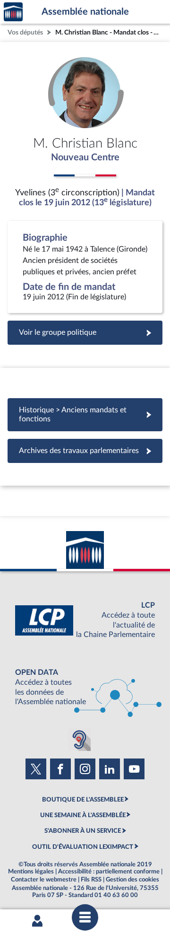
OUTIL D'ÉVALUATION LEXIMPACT (82, 847)
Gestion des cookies (132, 879)
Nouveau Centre (85, 157)
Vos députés (25, 32)
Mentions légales (31, 871)
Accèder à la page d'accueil (13, 12)
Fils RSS (91, 879)
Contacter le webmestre (43, 879)
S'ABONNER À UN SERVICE (82, 831)
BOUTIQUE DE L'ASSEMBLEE (83, 799)
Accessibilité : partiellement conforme (109, 871)
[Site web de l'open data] (85, 687)
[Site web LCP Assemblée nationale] (85, 620)
